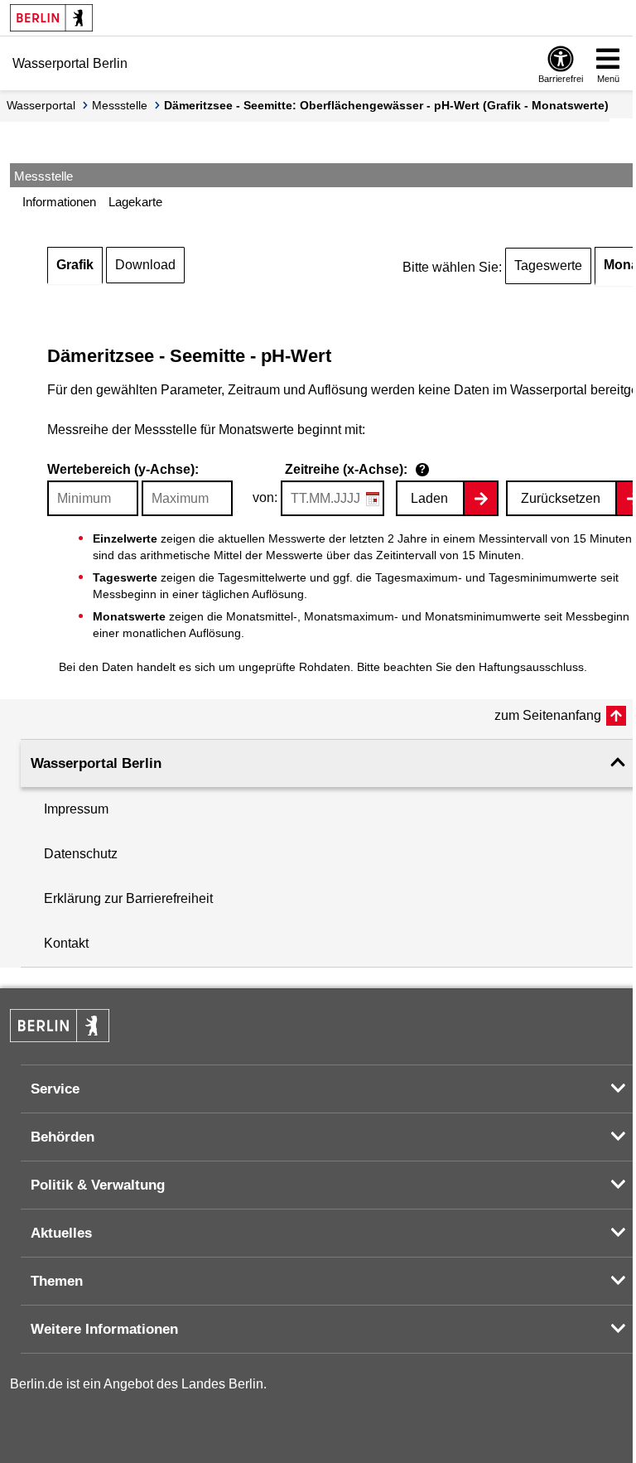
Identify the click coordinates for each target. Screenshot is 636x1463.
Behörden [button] (62, 1137)
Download (145, 265)
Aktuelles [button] (61, 1233)
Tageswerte (548, 265)
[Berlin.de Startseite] (51, 17)
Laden (429, 498)
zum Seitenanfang (547, 715)
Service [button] (55, 1089)
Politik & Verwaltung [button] (98, 1185)
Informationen (59, 202)
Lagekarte (135, 202)
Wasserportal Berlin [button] (96, 763)
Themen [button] (57, 1281)
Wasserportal (41, 105)
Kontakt (66, 943)
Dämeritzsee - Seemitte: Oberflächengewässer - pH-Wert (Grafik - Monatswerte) (386, 105)
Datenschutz (81, 854)
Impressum (76, 809)
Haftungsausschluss (531, 667)
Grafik (75, 265)
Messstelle (119, 105)
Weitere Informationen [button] (104, 1329)
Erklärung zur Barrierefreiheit (128, 898)
